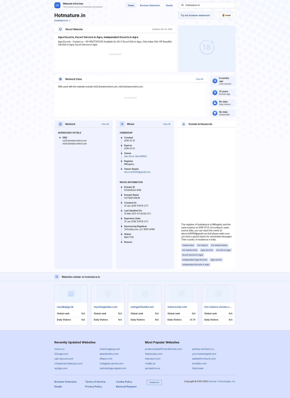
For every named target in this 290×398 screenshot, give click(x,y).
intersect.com (152, 358)
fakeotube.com (153, 353)
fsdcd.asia (197, 368)
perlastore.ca (152, 368)
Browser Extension (150, 5)
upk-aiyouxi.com (63, 358)
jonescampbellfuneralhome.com (163, 348)
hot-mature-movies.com (218, 306)
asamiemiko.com (109, 353)
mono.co (59, 348)
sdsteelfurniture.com (204, 358)
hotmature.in (61, 20)
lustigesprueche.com (111, 363)
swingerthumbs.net (142, 306)
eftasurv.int (106, 358)
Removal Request (126, 386)
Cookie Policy (124, 381)
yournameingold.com (204, 353)
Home (131, 5)
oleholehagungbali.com (113, 368)
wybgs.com (60, 368)
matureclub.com (177, 306)
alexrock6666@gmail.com (137, 172)
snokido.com (199, 363)
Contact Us (154, 382)
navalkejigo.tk (65, 306)
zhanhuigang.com (110, 348)
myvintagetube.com (105, 306)
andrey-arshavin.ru (203, 348)
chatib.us (150, 363)
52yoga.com (61, 353)
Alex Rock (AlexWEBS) (135, 156)
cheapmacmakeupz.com (68, 363)
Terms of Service (95, 381)
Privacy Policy (93, 386)
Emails (169, 5)
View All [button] (199, 79)
